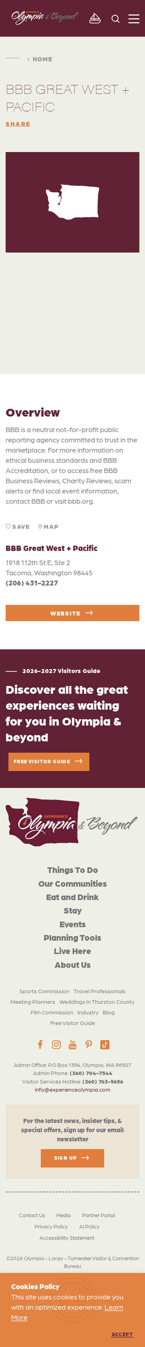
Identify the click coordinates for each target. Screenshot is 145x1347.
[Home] (72, 822)
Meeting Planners (33, 1001)
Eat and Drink (72, 896)
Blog (109, 1012)
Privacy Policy (51, 1226)
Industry (88, 1012)
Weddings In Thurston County (96, 1001)
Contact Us (32, 1215)
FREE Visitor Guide (42, 761)
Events (72, 923)
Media (63, 1215)
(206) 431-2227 (32, 582)
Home (42, 58)
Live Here (72, 950)
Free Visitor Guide (72, 1022)
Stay (73, 910)
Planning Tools (72, 937)
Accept (122, 1334)
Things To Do (72, 869)
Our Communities (72, 883)
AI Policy (89, 1226)
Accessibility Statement (66, 1237)
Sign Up (65, 1157)
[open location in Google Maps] (72, 298)
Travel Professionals (100, 991)
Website (65, 613)
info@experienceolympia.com (73, 1089)
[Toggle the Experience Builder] (95, 18)
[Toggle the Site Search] (116, 18)
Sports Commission (44, 991)
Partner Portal (98, 1215)
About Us (73, 964)
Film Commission (52, 1012)
